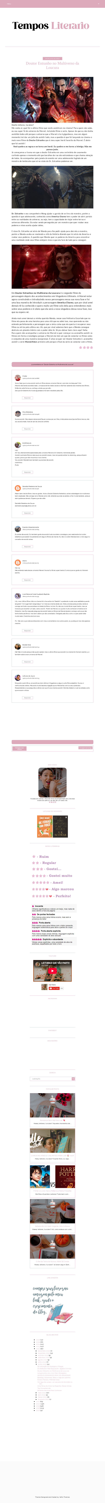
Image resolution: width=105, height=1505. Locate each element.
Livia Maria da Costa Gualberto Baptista (35, 594)
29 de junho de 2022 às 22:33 (31, 647)
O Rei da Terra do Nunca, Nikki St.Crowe (52, 1262)
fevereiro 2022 (44, 1399)
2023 (38, 1346)
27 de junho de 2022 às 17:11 (31, 563)
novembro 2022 (44, 1353)
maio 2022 (42, 1393)
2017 (38, 1410)
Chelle (24, 376)
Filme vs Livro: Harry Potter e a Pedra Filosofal (52, 1191)
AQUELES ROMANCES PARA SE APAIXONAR (54, 1375)
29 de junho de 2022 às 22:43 (31, 678)
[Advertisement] (52, 1434)
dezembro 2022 (44, 1351)
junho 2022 (42, 1364)
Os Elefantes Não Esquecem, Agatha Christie (54, 1369)
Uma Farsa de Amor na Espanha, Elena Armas (54, 1386)
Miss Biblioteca (27, 412)
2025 (38, 1342)
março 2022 (42, 1397)
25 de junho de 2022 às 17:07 (31, 445)
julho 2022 (42, 1362)
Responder (27, 398)
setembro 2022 (44, 1357)
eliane (24, 561)
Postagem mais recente (19, 748)
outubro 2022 (43, 1355)
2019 (38, 1406)
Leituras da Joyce (28, 676)
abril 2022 (42, 1395)
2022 (38, 1349)
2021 (38, 1401)
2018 (38, 1408)
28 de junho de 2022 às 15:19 (31, 596)
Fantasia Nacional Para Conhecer (50, 1390)
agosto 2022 (43, 1360)
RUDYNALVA (26, 443)
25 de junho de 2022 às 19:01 (31, 488)
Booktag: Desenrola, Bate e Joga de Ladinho (54, 1377)
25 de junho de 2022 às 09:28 (31, 414)
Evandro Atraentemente (30, 527)
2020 (38, 1404)
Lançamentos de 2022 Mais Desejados (52, 1373)
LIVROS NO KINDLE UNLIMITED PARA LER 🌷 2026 (52, 1156)
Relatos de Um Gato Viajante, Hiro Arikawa (52, 1226)
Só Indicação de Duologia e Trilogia (50, 1366)
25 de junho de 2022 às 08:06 (31, 378)
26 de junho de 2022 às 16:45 (31, 529)
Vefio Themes (64, 1497)
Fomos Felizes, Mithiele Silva (49, 1380)
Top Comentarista (44, 1388)
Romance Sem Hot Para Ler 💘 (52, 1120)
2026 (38, 1340)
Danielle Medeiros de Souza (32, 486)
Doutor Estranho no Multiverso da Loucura (53, 1371)
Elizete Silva (26, 645)
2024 (38, 1344)
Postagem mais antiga (86, 748)
